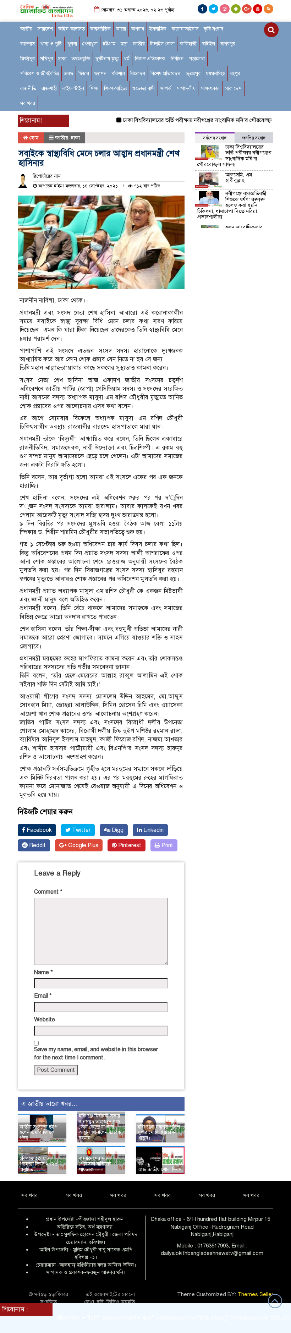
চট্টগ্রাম (109, 44)
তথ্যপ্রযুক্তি (81, 59)
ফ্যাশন (100, 74)
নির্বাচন (177, 59)
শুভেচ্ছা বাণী (143, 89)
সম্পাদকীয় (186, 89)
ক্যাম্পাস (27, 44)
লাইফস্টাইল (73, 89)
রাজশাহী (49, 89)
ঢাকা (62, 59)
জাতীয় (139, 44)
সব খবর (27, 103)
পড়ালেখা (197, 59)
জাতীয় (26, 29)
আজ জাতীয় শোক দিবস (159, 1170)
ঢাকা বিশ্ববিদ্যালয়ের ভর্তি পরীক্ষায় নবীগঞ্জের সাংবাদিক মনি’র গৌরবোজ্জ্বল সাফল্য (191, 120)
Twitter (80, 830)
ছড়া (124, 44)
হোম (33, 138)
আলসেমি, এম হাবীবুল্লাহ (238, 177)
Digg (116, 830)
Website (44, 1019)
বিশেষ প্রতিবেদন (165, 74)
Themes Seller (255, 1294)
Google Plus (82, 845)
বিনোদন (137, 74)
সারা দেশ (233, 89)
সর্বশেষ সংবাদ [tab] (214, 138)
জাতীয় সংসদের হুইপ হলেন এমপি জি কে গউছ (38, 1132)
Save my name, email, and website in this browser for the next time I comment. (96, 1053)
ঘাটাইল (208, 44)
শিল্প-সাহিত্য (115, 89)
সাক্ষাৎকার (210, 89)
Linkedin (153, 830)
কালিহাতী (188, 44)
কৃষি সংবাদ (213, 29)
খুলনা (72, 44)
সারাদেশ (45, 29)
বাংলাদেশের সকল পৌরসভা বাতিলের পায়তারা (95, 1164)
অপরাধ (137, 29)
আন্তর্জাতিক (100, 29)
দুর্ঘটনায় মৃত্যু (107, 59)
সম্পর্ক (165, 89)
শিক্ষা (94, 89)
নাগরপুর (227, 44)
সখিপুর (46, 59)
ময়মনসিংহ (215, 74)
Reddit (37, 845)
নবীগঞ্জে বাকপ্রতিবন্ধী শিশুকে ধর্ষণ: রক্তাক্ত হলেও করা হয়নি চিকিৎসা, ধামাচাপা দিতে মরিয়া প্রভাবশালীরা (232, 205)
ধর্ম (127, 59)
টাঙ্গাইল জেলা (162, 44)
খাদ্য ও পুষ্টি (51, 44)
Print (166, 845)
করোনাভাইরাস (185, 29)
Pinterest (129, 845)
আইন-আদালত (71, 29)
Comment (48, 891)
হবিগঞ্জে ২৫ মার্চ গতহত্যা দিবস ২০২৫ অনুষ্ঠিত (38, 1164)
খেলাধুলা (90, 44)
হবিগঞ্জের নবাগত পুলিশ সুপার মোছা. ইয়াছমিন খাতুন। (159, 1132)
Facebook (38, 830)
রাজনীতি (28, 89)
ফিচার (83, 74)
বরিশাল (118, 74)
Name (43, 972)
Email (43, 995)
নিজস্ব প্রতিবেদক (150, 59)
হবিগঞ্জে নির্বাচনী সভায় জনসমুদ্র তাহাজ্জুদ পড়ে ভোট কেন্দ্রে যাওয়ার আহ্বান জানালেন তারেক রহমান (100, 1127)
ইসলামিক (157, 29)
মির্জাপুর (27, 59)
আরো (121, 29)
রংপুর (235, 74)
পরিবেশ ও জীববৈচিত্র (39, 74)
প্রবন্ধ (68, 74)
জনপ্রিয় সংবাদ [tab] (253, 138)
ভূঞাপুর (193, 74)
